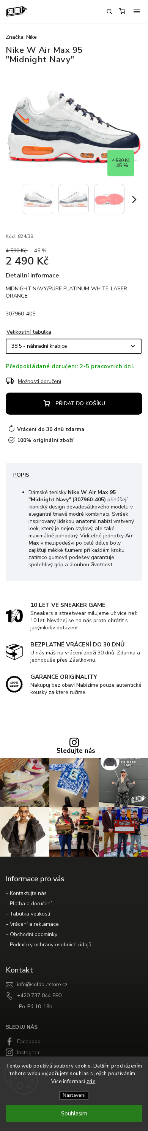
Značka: (21, 37)
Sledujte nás (76, 751)
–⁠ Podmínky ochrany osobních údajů (48, 944)
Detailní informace (32, 275)
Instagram (29, 1052)
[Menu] (136, 11)
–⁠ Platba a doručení (29, 903)
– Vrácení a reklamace (32, 924)
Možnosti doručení (39, 381)
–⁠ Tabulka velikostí (28, 913)
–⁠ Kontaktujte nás (26, 893)
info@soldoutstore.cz (42, 984)
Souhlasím (74, 1113)
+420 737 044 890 (39, 995)
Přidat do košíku (80, 403)
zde (91, 1081)
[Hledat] (109, 11)
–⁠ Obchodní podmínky (31, 934)
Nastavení (74, 1095)
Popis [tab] (21, 474)
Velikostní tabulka (28, 332)
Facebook (28, 1041)
